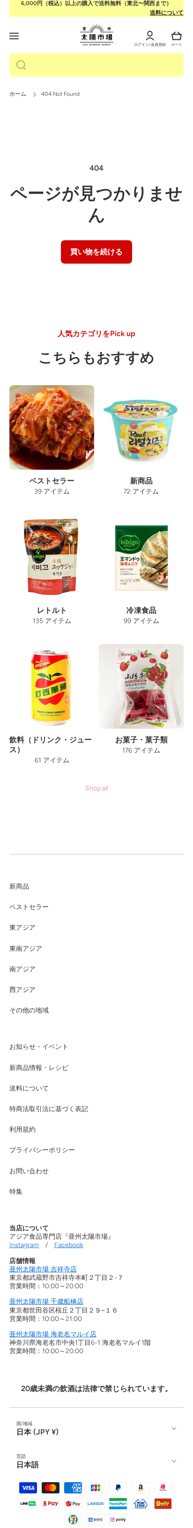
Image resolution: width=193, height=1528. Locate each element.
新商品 (19, 886)
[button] (176, 36)
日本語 (27, 1464)
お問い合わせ (29, 1171)
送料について (167, 12)
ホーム (17, 94)
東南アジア (25, 949)
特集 (15, 1192)
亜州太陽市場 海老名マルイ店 (52, 1334)
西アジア (22, 990)
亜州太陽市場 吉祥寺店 (43, 1269)
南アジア (22, 969)
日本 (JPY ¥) (37, 1432)
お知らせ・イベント (38, 1047)
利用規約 (22, 1129)
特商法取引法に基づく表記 (48, 1109)
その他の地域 (29, 1010)
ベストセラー (29, 907)
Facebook (68, 1245)
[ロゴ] (96, 34)
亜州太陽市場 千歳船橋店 (46, 1302)
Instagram (24, 1245)
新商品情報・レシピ (38, 1068)
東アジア (22, 928)
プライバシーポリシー (42, 1150)
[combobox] (96, 65)
